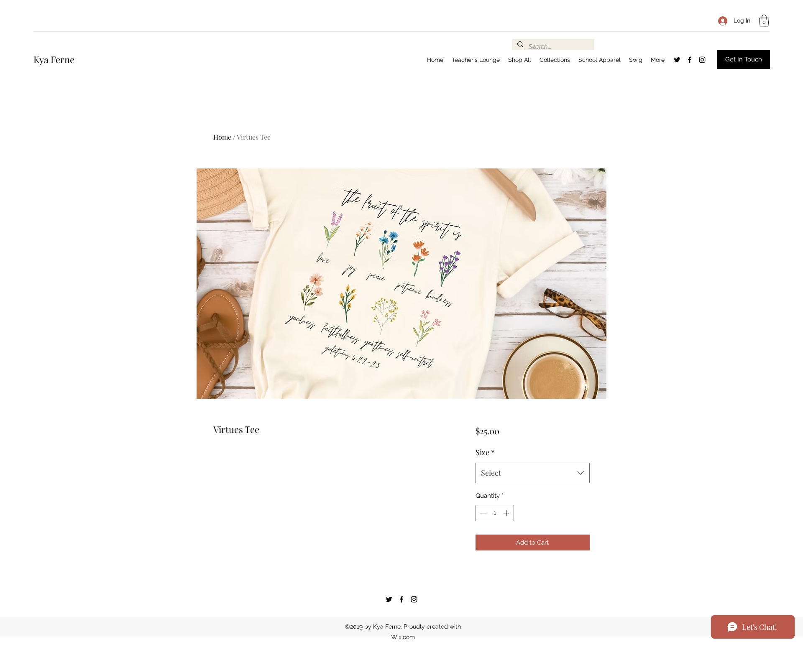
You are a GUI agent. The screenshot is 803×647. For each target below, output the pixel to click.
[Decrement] (482, 513)
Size (485, 452)
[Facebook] (689, 60)
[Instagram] (702, 60)
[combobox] (533, 473)
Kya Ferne (53, 59)
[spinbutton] (494, 513)
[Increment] (507, 513)
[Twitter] (677, 60)
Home (222, 136)
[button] (764, 21)
